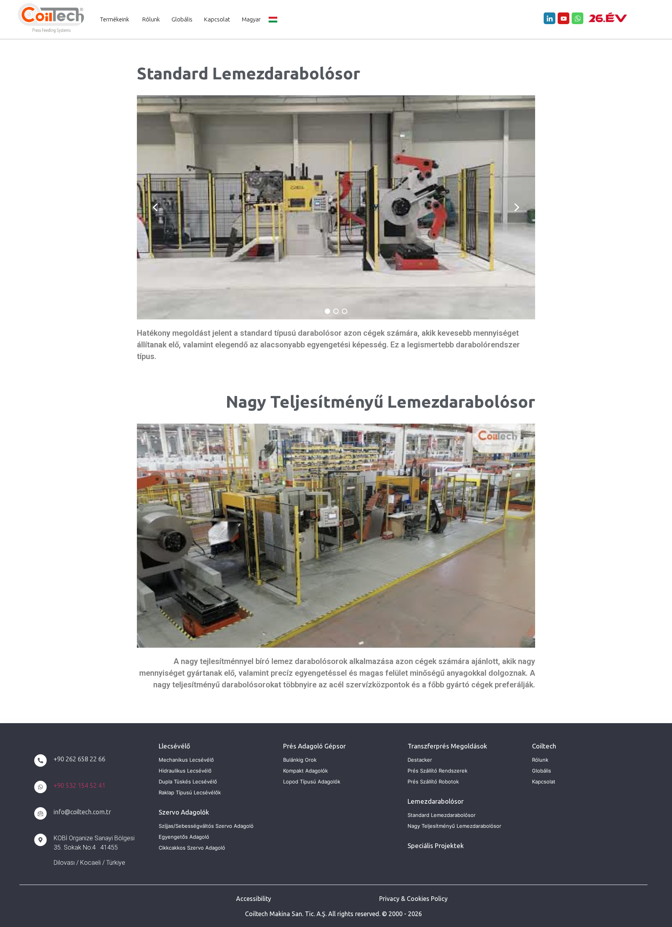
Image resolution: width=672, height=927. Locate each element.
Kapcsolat (217, 19)
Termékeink (114, 19)
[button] (155, 207)
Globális (182, 19)
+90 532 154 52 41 (79, 785)
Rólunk (151, 19)
